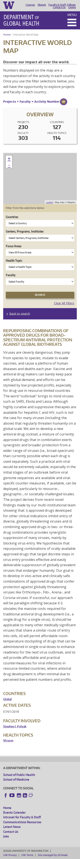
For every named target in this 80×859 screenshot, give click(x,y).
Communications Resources (22, 822)
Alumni (42, 5)
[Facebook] (5, 795)
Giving (72, 7)
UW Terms (27, 855)
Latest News (12, 827)
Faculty (11, 275)
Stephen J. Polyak (14, 726)
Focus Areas (13, 246)
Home (7, 34)
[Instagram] (19, 795)
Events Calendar (14, 812)
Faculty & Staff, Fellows (62, 5)
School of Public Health (19, 775)
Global (7, 699)
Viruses (8, 740)
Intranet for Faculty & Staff (22, 817)
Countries (12, 217)
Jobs (6, 836)
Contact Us (59, 7)
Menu (72, 15)
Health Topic (14, 260)
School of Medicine (16, 779)
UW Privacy (10, 855)
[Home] (21, 20)
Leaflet (49, 202)
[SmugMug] (31, 795)
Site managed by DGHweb (53, 855)
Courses (30, 5)
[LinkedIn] (25, 795)
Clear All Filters (64, 303)
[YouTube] (12, 795)
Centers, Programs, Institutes (25, 231)
